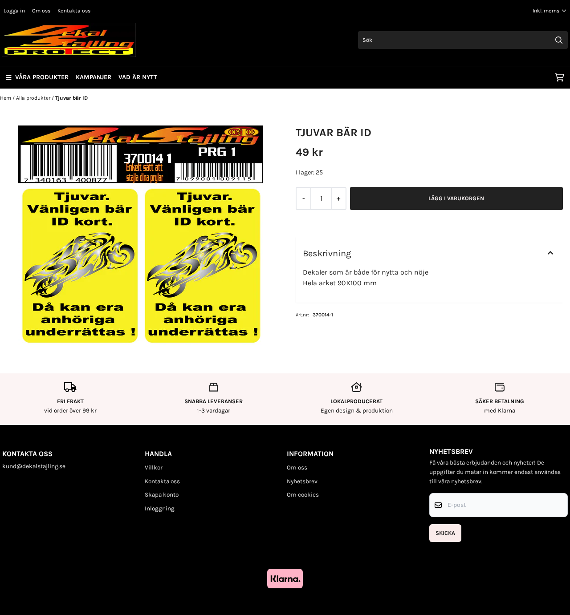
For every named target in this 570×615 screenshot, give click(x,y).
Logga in (14, 11)
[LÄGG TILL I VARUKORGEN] (456, 198)
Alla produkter (34, 98)
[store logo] (69, 40)
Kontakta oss (73, 11)
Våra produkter (42, 77)
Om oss (41, 11)
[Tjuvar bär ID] (140, 235)
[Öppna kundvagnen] (559, 77)
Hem (6, 98)
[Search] (559, 40)
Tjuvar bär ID (71, 98)
